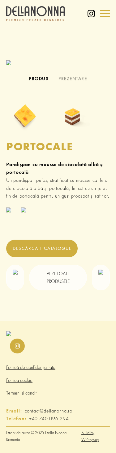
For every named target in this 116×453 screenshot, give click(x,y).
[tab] (39, 78)
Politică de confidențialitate (30, 367)
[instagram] (91, 13)
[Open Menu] (105, 14)
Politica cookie (19, 380)
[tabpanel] (58, 62)
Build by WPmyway (90, 436)
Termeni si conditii (22, 393)
